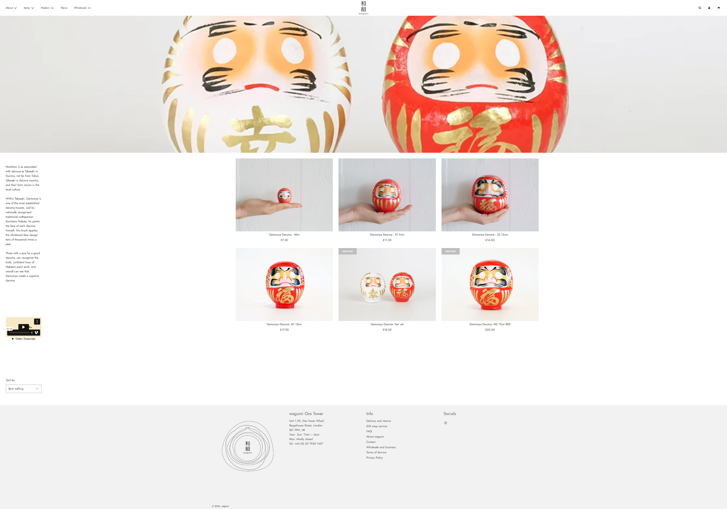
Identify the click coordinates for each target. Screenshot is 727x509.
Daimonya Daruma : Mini (284, 235)
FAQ (369, 431)
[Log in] (709, 8)
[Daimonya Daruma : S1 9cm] (387, 194)
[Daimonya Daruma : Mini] (284, 194)
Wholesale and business (381, 447)
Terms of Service (376, 452)
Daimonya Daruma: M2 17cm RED (490, 324)
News (64, 8)
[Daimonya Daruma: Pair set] (387, 284)
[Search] (699, 8)
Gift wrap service (376, 426)
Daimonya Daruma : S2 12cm (490, 235)
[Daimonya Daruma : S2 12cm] (490, 194)
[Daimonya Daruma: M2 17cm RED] (490, 284)
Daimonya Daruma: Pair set (387, 324)
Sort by (10, 380)
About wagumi (375, 437)
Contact (370, 442)
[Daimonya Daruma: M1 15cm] (284, 284)
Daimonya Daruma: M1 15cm (284, 324)
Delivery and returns (378, 421)
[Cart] (719, 8)
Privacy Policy (374, 458)
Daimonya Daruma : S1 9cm (387, 235)
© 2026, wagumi (220, 506)
